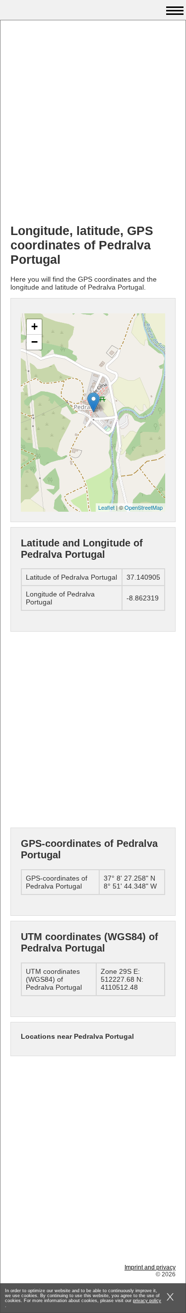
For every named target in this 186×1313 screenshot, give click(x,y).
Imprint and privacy (150, 1267)
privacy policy (147, 1300)
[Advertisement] (93, 123)
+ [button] (34, 326)
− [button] (34, 342)
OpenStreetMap (143, 507)
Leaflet (106, 507)
